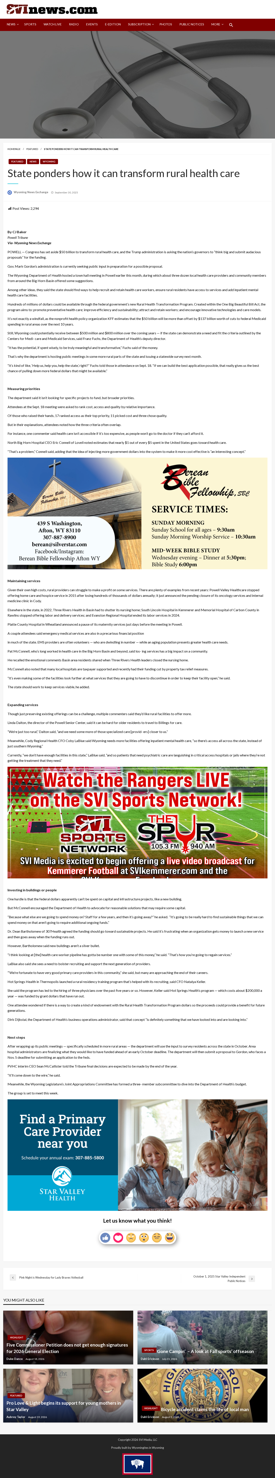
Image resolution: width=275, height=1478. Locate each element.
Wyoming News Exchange (31, 192)
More (215, 24)
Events (92, 24)
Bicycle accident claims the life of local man (205, 1409)
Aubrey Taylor (16, 1417)
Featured (32, 149)
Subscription (139, 24)
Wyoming (49, 161)
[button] (231, 25)
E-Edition (113, 24)
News (11, 24)
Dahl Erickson (150, 1359)
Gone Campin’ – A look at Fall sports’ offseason (205, 1351)
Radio (74, 24)
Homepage (14, 149)
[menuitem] (12, 25)
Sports (30, 24)
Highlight (16, 1337)
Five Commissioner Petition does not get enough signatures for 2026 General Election (67, 1348)
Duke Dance (14, 1359)
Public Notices (191, 24)
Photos (165, 24)
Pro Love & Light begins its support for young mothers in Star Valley (63, 1406)
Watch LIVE (53, 24)
